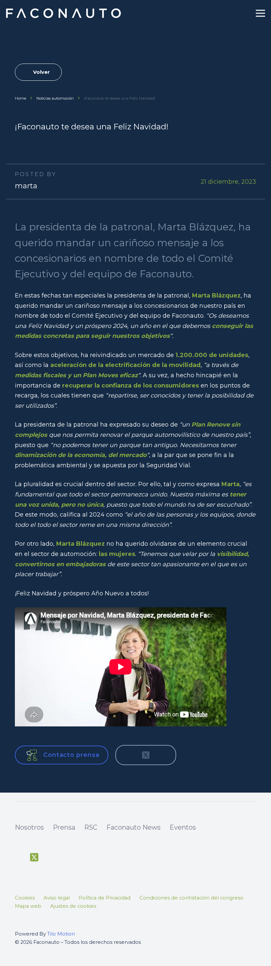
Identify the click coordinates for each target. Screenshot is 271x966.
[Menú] (260, 13)
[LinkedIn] (80, 857)
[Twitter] (34, 857)
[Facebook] (19, 857)
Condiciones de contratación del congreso (191, 898)
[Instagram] (64, 858)
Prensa (64, 827)
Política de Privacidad (105, 898)
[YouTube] (49, 857)
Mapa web (28, 906)
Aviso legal (57, 898)
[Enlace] (64, 13)
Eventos (183, 827)
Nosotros (29, 827)
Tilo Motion (61, 934)
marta (26, 185)
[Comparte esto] (128, 755)
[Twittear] (146, 755)
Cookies (25, 898)
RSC (90, 827)
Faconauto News (133, 827)
